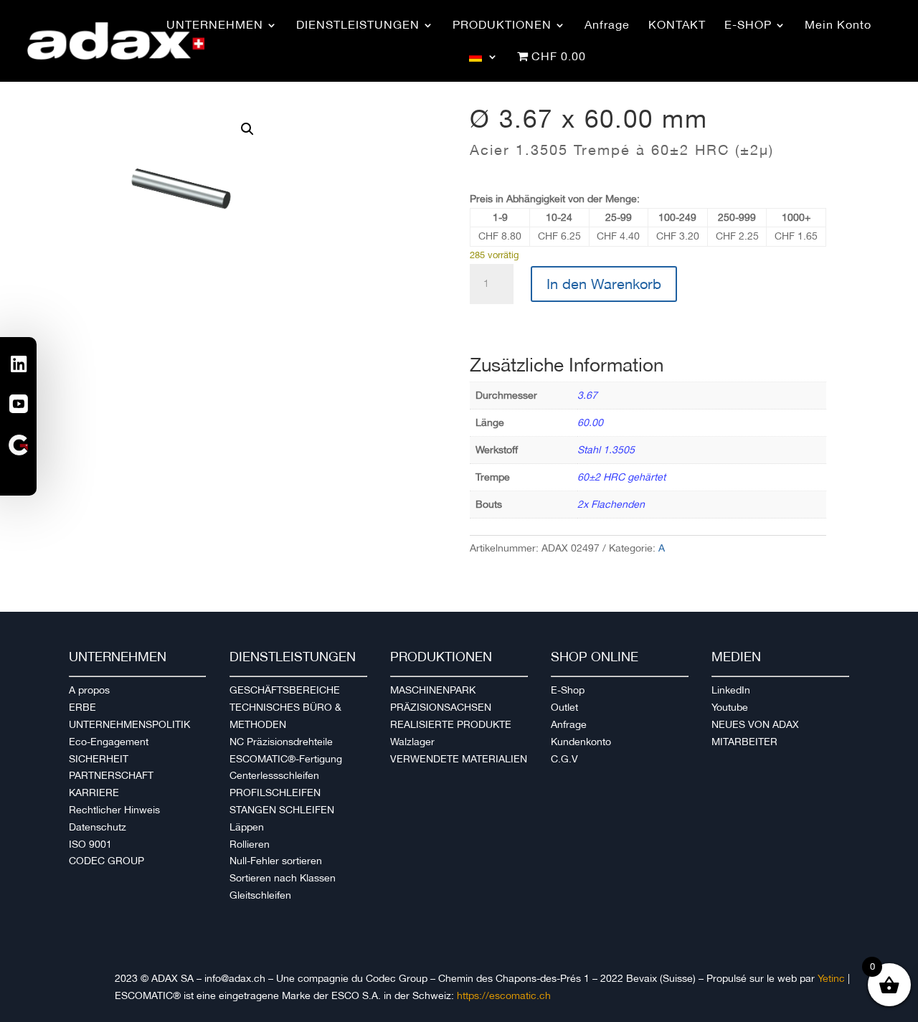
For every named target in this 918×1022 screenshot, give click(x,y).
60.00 (590, 422)
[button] (247, 129)
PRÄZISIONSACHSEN (440, 707)
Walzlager (412, 741)
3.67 (587, 395)
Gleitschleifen (260, 895)
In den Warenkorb (603, 284)
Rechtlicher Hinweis (114, 809)
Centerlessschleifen (274, 775)
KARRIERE (94, 792)
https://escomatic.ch (504, 995)
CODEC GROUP (106, 860)
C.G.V (564, 759)
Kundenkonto (581, 741)
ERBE (82, 707)
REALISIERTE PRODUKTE (450, 724)
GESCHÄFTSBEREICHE (285, 690)
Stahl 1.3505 (606, 449)
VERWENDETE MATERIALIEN (458, 759)
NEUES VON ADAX (755, 724)
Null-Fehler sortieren (276, 860)
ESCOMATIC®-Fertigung (286, 759)
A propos (89, 690)
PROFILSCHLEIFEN (275, 792)
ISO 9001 (90, 844)
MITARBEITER (744, 741)
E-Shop (568, 690)
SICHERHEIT (98, 759)
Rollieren (250, 844)
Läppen (247, 827)
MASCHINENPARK (432, 690)
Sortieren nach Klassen (283, 878)
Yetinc (831, 978)
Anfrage (569, 724)
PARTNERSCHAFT (111, 775)
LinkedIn (730, 690)
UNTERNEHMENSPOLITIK (129, 724)
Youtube (729, 707)
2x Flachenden (611, 504)
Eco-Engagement (108, 741)
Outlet (564, 707)
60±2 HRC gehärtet (621, 477)
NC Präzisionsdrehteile (281, 741)
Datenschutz (97, 827)
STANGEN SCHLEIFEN (282, 809)
